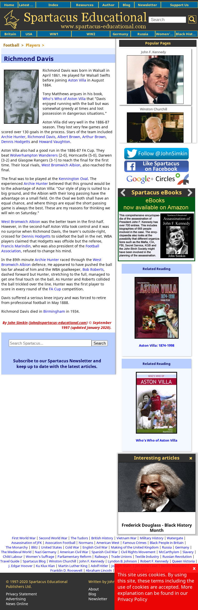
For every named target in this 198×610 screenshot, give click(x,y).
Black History (187, 34)
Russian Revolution (177, 556)
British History (102, 538)
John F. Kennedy (153, 52)
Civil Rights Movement (138, 552)
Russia (142, 34)
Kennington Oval (73, 178)
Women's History (170, 34)
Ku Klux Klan (45, 565)
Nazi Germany (45, 552)
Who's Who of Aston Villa (64, 98)
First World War (24, 538)
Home (9, 5)
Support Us (179, 5)
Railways (101, 556)
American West (107, 542)
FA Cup (55, 288)
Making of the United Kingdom (135, 547)
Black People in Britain (167, 542)
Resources (84, 5)
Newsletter (147, 5)
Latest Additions (32, 5)
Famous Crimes (134, 542)
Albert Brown (68, 136)
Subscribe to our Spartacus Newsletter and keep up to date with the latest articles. (57, 363)
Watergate (175, 538)
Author (108, 5)
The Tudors (79, 538)
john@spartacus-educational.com (58, 322)
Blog (126, 5)
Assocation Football (60, 542)
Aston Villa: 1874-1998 (156, 345)
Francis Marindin (16, 246)
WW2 (91, 34)
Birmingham (54, 311)
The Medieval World (16, 552)
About (93, 589)
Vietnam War (126, 538)
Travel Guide (9, 561)
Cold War (72, 547)
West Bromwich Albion (61, 165)
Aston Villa (77, 80)
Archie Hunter (13, 136)
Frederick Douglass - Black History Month (157, 527)
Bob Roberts (93, 269)
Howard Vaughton (54, 141)
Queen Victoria (183, 561)
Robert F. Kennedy (154, 561)
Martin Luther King (72, 565)
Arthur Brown (94, 136)
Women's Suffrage (40, 556)
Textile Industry (147, 556)
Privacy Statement (21, 593)
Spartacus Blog (34, 561)
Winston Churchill (153, 109)
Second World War (53, 538)
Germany (120, 34)
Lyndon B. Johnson (122, 561)
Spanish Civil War (105, 552)
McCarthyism (169, 552)
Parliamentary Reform (74, 556)
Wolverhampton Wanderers (34, 155)
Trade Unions (121, 556)
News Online (17, 603)
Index (53, 5)
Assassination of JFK (26, 542)
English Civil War (95, 547)
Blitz (34, 547)
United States (51, 547)
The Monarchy (17, 547)
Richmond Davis (41, 136)
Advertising (16, 598)
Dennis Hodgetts (15, 141)
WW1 (54, 34)
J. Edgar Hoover (20, 565)
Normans (86, 542)
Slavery (188, 552)
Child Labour (12, 556)
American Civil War (74, 552)
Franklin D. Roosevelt (66, 570)
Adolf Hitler (99, 565)
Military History (151, 538)
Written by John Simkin (108, 581)
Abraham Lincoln (99, 570)
